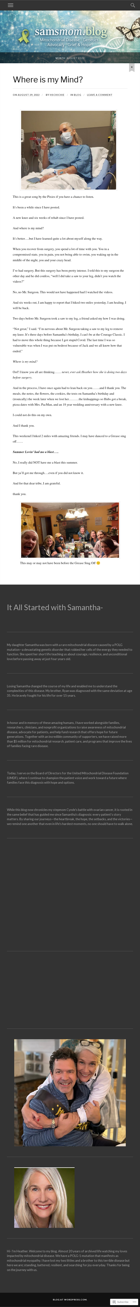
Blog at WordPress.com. (70, 1299)
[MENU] (10, 5)
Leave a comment (99, 94)
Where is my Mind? (48, 79)
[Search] (129, 5)
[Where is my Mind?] (132, 67)
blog (77, 94)
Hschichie (57, 94)
